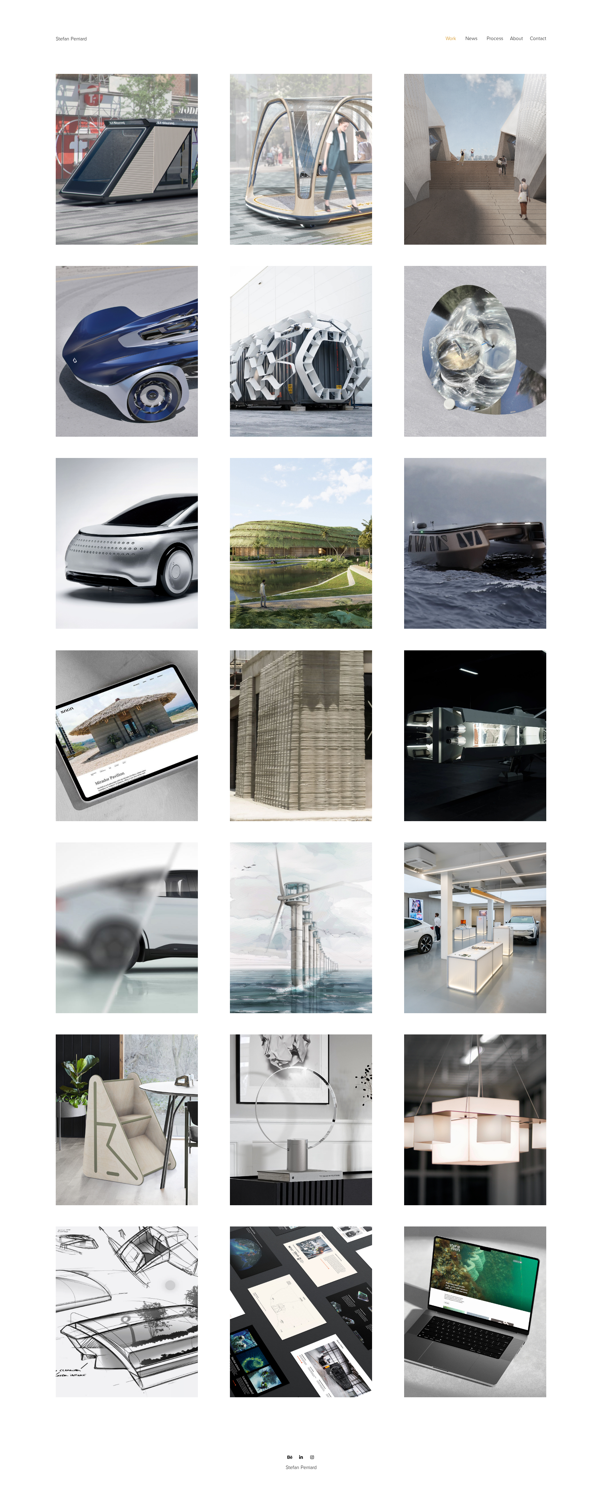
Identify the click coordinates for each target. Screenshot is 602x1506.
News (471, 38)
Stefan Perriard (72, 38)
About (516, 38)
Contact (538, 38)
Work (451, 38)
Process (495, 38)
